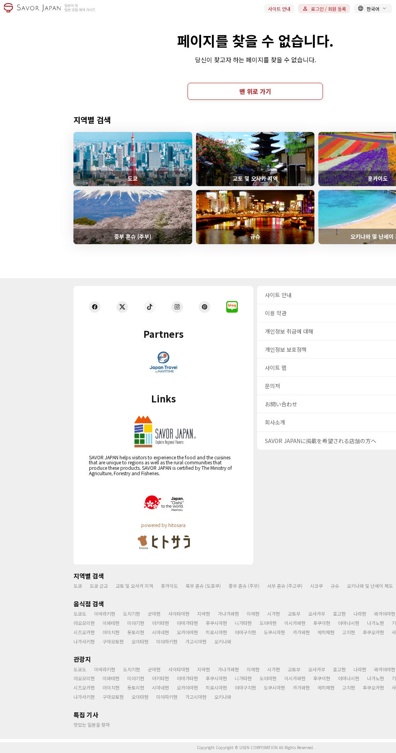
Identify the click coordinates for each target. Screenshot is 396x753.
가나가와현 (228, 613)
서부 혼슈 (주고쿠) (284, 585)
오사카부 (316, 613)
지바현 (203, 613)
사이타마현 (178, 613)
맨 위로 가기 (255, 91)
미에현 (253, 613)
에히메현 (326, 632)
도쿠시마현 (274, 632)
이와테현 (110, 623)
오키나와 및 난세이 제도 (370, 585)
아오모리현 (84, 623)
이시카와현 (295, 623)
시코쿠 (316, 585)
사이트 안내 (279, 8)
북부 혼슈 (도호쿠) (203, 585)
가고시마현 (196, 641)
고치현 (348, 632)
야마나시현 (348, 623)
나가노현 (375, 623)
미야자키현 (167, 641)
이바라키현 (104, 613)
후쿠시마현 (216, 623)
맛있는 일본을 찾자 (91, 724)
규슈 (335, 585)
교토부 (294, 613)
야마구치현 (245, 632)
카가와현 (301, 632)
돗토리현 (135, 632)
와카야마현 (384, 613)
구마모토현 (113, 641)
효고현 (339, 613)
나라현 (359, 613)
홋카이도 (169, 585)
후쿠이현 (321, 623)
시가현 (273, 613)
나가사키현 (84, 641)
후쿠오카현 (373, 632)
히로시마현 (216, 632)
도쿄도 (79, 613)
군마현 (154, 613)
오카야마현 (187, 632)
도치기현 (131, 613)
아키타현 (160, 623)
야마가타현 (187, 623)
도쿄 (77, 585)
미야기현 (135, 623)
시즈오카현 (84, 632)
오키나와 (222, 641)
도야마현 (268, 623)
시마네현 (160, 632)
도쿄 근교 (99, 585)
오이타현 (139, 641)
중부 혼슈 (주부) (244, 585)
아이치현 (110, 632)
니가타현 (243, 623)
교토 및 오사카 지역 (134, 585)
